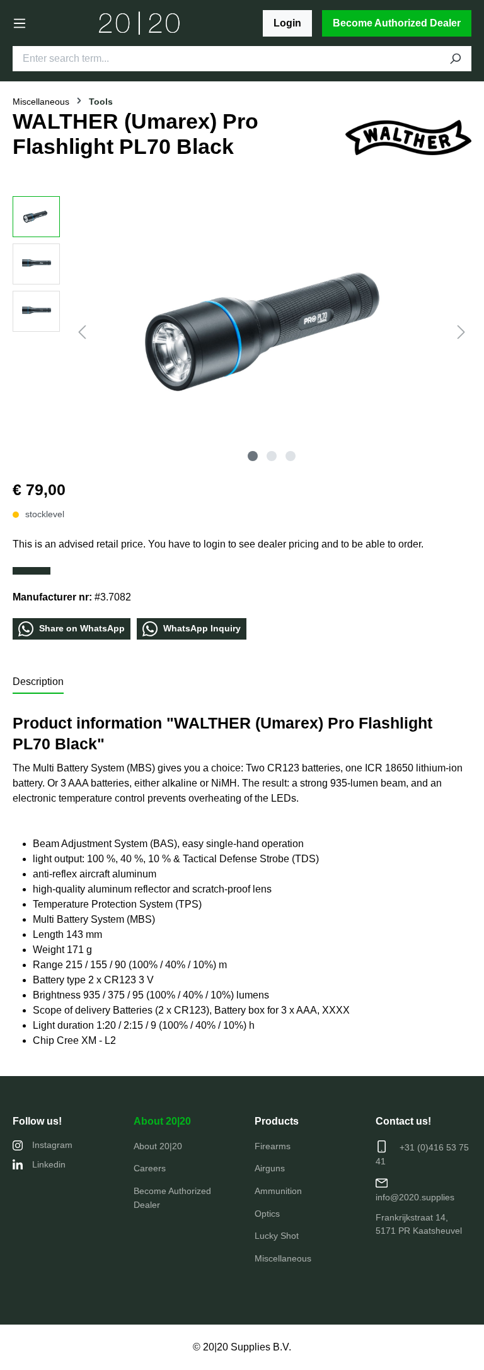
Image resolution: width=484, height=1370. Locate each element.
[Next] (461, 332)
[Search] (455, 58)
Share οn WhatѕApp (81, 628)
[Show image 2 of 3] (272, 456)
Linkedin (49, 1164)
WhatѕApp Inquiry (201, 628)
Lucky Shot (277, 1236)
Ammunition (278, 1191)
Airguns (270, 1168)
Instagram (52, 1145)
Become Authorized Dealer (397, 23)
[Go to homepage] (140, 23)
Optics (267, 1214)
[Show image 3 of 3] (290, 456)
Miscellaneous (283, 1258)
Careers (150, 1168)
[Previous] (81, 332)
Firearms (273, 1146)
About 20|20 (162, 1121)
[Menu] (19, 23)
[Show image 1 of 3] (253, 456)
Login (287, 23)
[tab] (38, 682)
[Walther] (408, 136)
